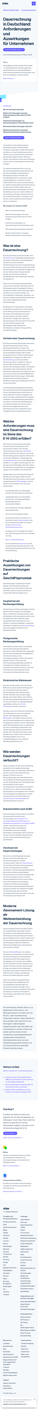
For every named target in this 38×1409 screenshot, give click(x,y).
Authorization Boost (10, 1227)
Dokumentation (25, 1317)
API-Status (24, 1322)
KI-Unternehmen (26, 1257)
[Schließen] (34, 1399)
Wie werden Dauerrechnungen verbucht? (17, 126)
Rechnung (9, 258)
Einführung (7, 106)
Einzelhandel (24, 1291)
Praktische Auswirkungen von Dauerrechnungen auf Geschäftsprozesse (18, 122)
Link (4, 1265)
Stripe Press (25, 1352)
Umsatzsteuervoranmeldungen (14, 798)
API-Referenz (25, 1320)
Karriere (23, 1346)
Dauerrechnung (8, 360)
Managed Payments (10, 1268)
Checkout (6, 1235)
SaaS (22, 1254)
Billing (5, 1230)
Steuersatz (23, 543)
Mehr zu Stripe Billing (10, 1166)
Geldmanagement (26, 1249)
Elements (6, 1249)
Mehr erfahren (8, 78)
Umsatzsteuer (27, 863)
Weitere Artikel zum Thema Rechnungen (17, 1071)
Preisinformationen (9, 1222)
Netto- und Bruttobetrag (14, 540)
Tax (4, 1289)
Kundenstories (8, 1346)
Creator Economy (26, 1260)
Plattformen (24, 1252)
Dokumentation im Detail (12, 1191)
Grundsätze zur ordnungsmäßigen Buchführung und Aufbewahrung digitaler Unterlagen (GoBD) (18, 821)
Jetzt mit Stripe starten (13, 50)
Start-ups (23, 1222)
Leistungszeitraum (10, 460)
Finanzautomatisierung (28, 1238)
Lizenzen (6, 1367)
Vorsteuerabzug (28, 625)
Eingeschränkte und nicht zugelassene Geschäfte (9, 1362)
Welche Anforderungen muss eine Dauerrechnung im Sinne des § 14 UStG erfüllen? (17, 115)
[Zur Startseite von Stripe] (5, 1208)
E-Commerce (24, 1233)
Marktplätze (24, 1246)
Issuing (5, 1262)
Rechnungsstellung (30, 10)
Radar (5, 1278)
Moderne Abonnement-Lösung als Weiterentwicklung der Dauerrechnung (17, 131)
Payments (6, 1273)
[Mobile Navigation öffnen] (34, 3)
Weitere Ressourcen (10, 1375)
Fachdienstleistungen (27, 1286)
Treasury (6, 1294)
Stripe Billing (14, 952)
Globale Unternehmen (27, 1241)
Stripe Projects (25, 1333)
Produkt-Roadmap (27, 1343)
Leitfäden (6, 1343)
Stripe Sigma (7, 1286)
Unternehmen (25, 1219)
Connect (6, 1241)
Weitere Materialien (11, 10)
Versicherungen (25, 1273)
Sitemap (6, 1370)
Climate (5, 1238)
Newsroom (24, 1349)
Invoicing (6, 1259)
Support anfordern (9, 1383)
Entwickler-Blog (25, 1336)
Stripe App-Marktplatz (28, 1301)
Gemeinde (6, 1352)
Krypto (5, 1244)
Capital (5, 1233)
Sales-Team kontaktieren (12, 1138)
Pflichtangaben (21, 481)
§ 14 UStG (27, 451)
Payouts (6, 1276)
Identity (5, 1257)
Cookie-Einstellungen (10, 1373)
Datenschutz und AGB (10, 1357)
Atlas (5, 1224)
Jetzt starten (9, 1133)
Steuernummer (23, 520)
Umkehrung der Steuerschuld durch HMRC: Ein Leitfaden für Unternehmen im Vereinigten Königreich (19, 1079)
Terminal (6, 1292)
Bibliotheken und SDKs (28, 1330)
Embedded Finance (26, 1235)
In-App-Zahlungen (26, 1244)
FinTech (23, 1263)
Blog (4, 1349)
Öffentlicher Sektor (27, 1289)
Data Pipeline (7, 1246)
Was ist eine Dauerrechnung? (13, 109)
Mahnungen (7, 718)
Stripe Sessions (8, 1354)
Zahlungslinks (7, 1270)
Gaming (23, 1265)
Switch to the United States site (14, 1404)
